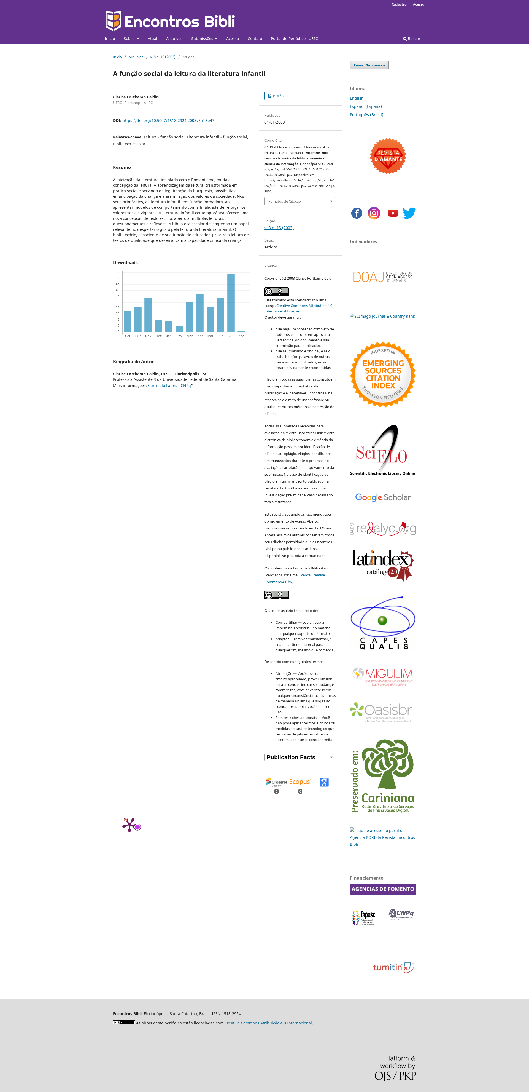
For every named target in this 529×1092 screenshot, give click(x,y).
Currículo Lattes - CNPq (169, 385)
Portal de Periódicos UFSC (294, 38)
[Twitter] (409, 218)
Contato (255, 38)
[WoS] (383, 406)
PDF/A (278, 95)
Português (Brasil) (366, 114)
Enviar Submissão (369, 65)
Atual (152, 38)
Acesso (232, 38)
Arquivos (174, 38)
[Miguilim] (383, 687)
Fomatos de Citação (284, 201)
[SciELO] (383, 476)
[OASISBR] (383, 722)
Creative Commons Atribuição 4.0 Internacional (268, 1023)
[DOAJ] (383, 287)
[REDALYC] (383, 534)
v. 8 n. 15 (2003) (163, 56)
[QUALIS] (383, 649)
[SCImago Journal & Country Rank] (382, 316)
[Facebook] (357, 218)
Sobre (130, 38)
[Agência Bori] (383, 844)
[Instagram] (374, 218)
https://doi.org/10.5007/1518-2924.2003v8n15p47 (168, 120)
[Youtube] (393, 218)
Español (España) (366, 106)
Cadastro (399, 4)
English (357, 98)
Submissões (202, 38)
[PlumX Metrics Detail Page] (129, 824)
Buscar (413, 38)
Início (110, 38)
